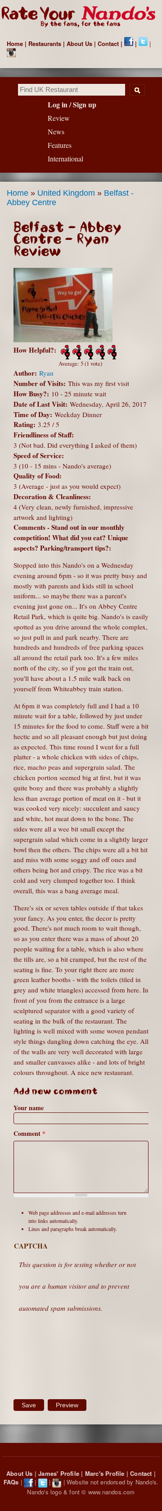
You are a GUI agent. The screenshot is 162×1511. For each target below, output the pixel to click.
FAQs (11, 1482)
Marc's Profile (105, 1473)
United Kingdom (66, 192)
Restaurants (44, 43)
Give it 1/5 (64, 352)
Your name (29, 1107)
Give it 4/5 (99, 352)
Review (59, 118)
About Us (79, 43)
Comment (29, 1133)
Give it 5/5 (111, 352)
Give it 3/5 (88, 352)
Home (15, 43)
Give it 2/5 (76, 352)
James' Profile (58, 1473)
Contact (108, 43)
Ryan (46, 372)
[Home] (81, 17)
